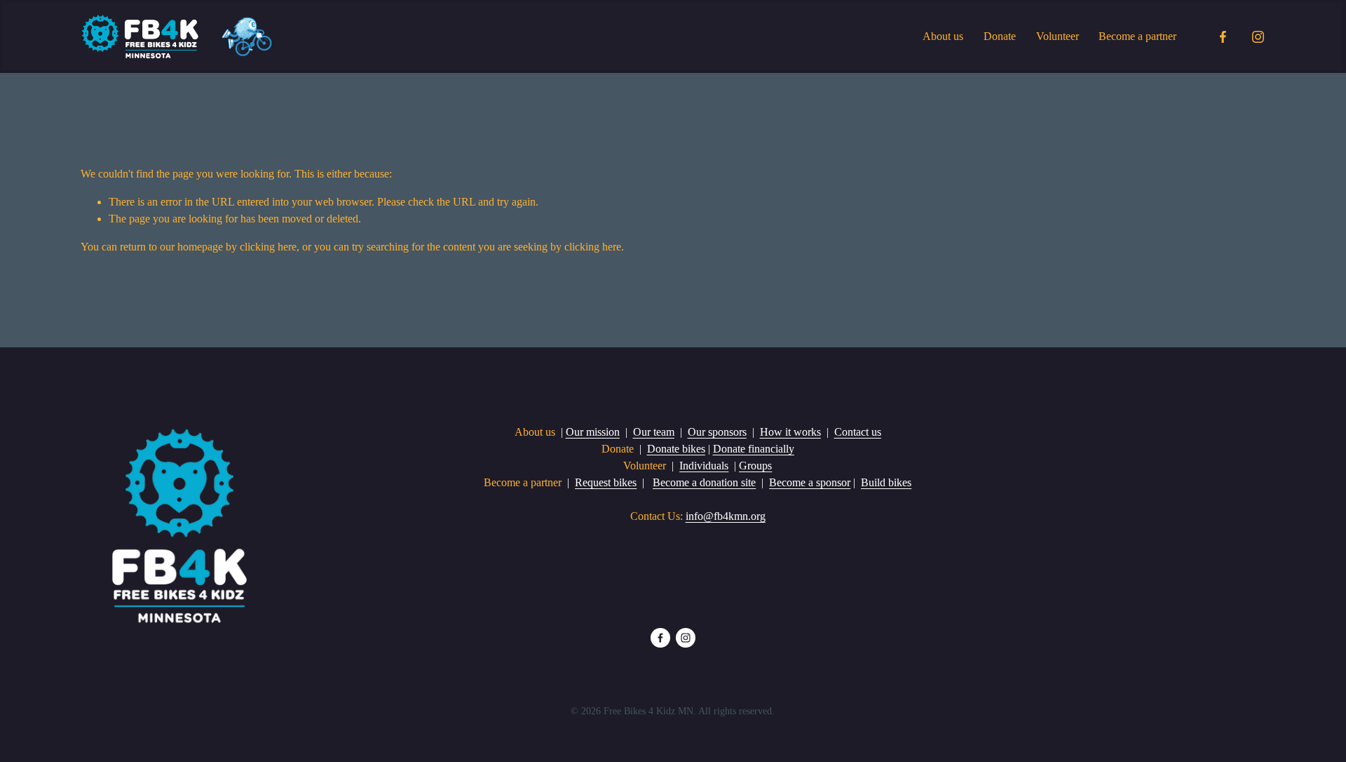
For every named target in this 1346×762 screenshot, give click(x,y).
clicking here (268, 247)
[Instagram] (1258, 36)
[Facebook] (1223, 36)
